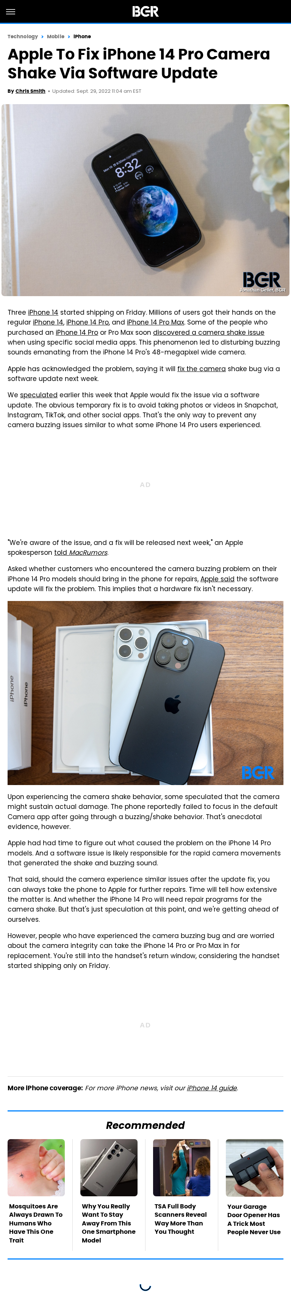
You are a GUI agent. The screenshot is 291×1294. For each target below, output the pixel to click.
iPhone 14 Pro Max (155, 323)
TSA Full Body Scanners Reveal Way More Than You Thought (181, 1219)
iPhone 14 (43, 313)
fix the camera (201, 369)
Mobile (55, 36)
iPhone (82, 36)
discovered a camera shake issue (208, 333)
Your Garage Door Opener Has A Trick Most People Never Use (254, 1219)
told (80, 553)
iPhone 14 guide (212, 1088)
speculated (39, 395)
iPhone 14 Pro (87, 323)
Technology (23, 36)
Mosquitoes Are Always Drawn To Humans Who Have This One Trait (36, 1223)
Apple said (217, 579)
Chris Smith (30, 91)
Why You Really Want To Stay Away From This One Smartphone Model (109, 1223)
